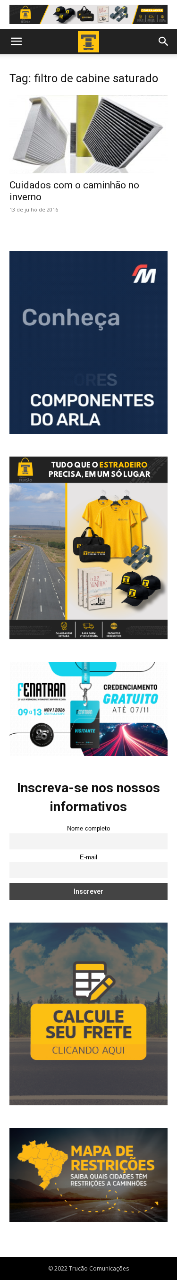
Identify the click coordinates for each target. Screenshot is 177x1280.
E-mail (88, 857)
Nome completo (88, 828)
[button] (16, 41)
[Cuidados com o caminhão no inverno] (88, 134)
